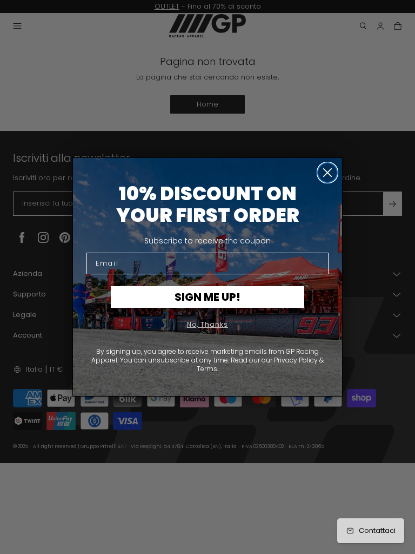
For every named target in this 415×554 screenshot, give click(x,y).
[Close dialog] (327, 172)
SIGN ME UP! (207, 297)
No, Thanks (207, 324)
